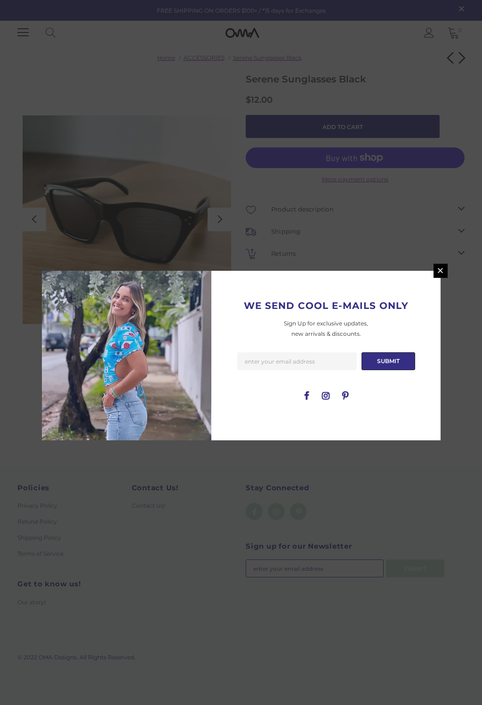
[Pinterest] (345, 395)
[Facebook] (306, 395)
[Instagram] (326, 395)
